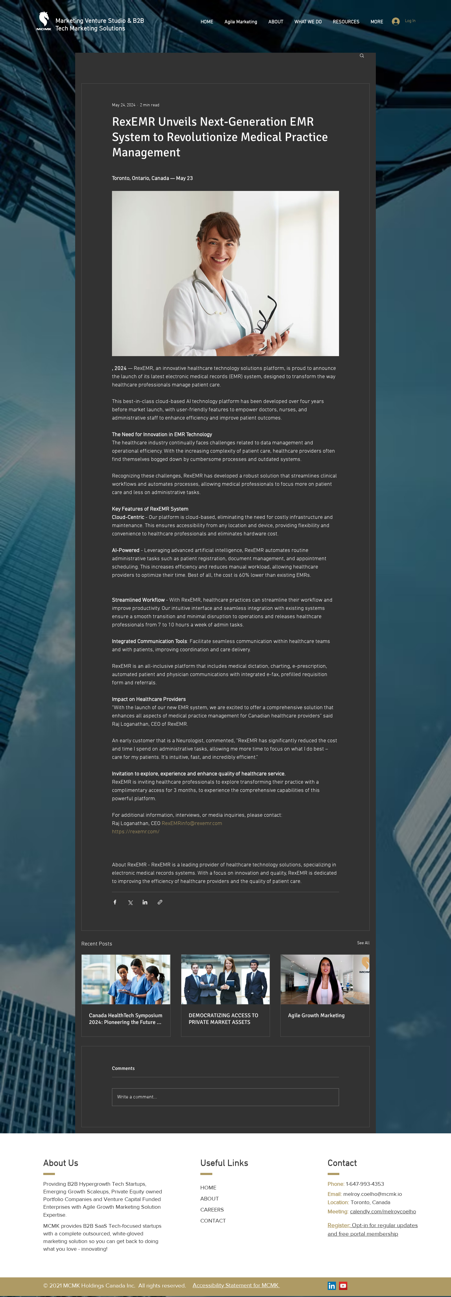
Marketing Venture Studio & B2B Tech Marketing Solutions (100, 24)
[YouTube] (343, 1286)
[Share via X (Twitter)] (130, 902)
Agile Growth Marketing (316, 1015)
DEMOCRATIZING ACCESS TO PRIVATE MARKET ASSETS (223, 1018)
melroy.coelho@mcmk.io (372, 1194)
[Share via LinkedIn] (145, 902)
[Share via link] (160, 902)
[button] (241, 22)
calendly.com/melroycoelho (383, 1211)
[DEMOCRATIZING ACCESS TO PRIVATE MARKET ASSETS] (225, 979)
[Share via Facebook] (115, 902)
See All (363, 943)
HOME (208, 1188)
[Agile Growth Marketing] (325, 979)
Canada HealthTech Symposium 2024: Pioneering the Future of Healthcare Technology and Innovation (125, 1018)
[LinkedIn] (332, 1286)
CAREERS (213, 1210)
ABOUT (209, 1199)
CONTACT (213, 1221)
